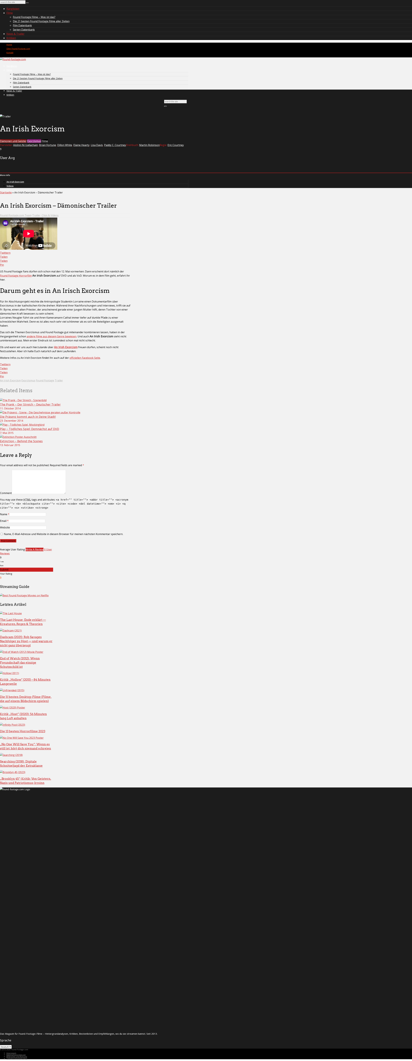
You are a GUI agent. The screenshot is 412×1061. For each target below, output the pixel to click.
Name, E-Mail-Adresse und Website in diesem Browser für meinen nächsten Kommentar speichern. (63, 534)
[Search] (27, 2)
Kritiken (11, 38)
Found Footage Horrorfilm (16, 275)
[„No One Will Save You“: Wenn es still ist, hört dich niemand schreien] (22, 738)
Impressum (11, 1053)
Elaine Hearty (81, 145)
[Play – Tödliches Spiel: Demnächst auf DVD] (22, 424)
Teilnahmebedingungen (16, 1058)
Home (9, 44)
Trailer (59, 380)
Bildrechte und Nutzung (16, 1056)
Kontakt (9, 52)
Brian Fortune (47, 145)
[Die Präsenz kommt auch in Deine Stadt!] (40, 412)
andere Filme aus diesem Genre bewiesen (51, 336)
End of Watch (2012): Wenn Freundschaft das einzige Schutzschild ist (20, 662)
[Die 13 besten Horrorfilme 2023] (12, 725)
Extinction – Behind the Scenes (21, 441)
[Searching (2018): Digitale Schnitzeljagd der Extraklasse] (11, 755)
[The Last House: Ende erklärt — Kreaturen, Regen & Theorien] (11, 613)
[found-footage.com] (13, 59)
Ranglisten (12, 8)
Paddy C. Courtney (115, 145)
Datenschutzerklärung (16, 1055)
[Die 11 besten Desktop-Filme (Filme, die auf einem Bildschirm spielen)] (12, 690)
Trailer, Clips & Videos (45, 215)
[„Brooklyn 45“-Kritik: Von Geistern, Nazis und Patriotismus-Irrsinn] (12, 772)
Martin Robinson (149, 145)
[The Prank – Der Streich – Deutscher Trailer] (23, 400)
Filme (9, 13)
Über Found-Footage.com (18, 48)
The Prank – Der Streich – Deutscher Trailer (30, 404)
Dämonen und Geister (13, 141)
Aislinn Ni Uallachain (25, 145)
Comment (6, 493)
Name (3, 514)
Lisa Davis (97, 145)
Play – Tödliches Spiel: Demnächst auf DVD (29, 429)
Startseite (6, 192)
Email (3, 521)
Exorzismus (34, 141)
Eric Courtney (176, 145)
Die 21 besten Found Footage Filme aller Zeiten (41, 21)
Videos (10, 185)
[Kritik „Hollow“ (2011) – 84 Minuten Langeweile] (9, 673)
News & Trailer (15, 34)
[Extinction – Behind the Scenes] (18, 437)
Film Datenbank (22, 25)
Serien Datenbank (24, 29)
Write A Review (34, 549)
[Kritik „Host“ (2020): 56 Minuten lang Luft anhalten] (12, 707)
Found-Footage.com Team (16, 215)
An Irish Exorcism (15, 181)
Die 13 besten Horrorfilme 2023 (22, 731)
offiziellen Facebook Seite (85, 358)
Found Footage (45, 380)
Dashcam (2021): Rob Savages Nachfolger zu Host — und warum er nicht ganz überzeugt (26, 641)
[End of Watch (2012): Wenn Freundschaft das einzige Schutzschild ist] (21, 652)
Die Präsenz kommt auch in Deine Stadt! (28, 417)
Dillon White (64, 145)
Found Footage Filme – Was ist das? (34, 17)
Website (5, 527)
